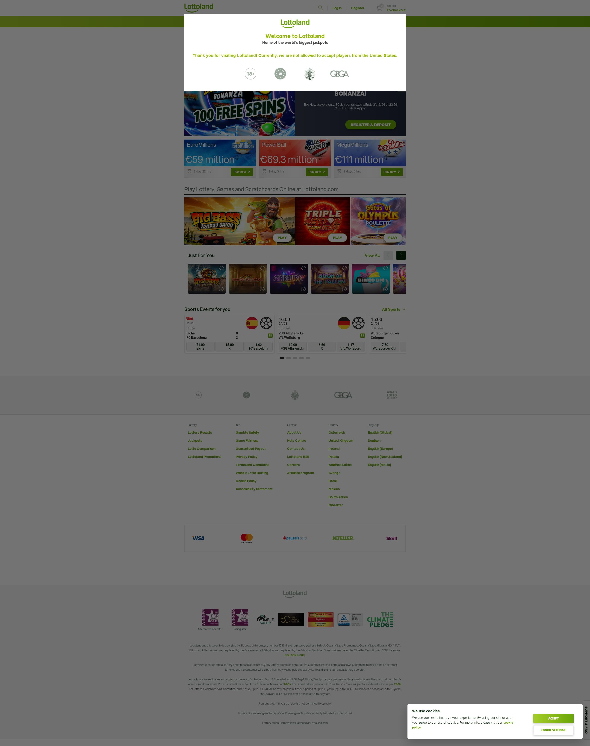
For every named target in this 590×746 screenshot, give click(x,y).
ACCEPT (553, 718)
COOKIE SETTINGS (553, 730)
